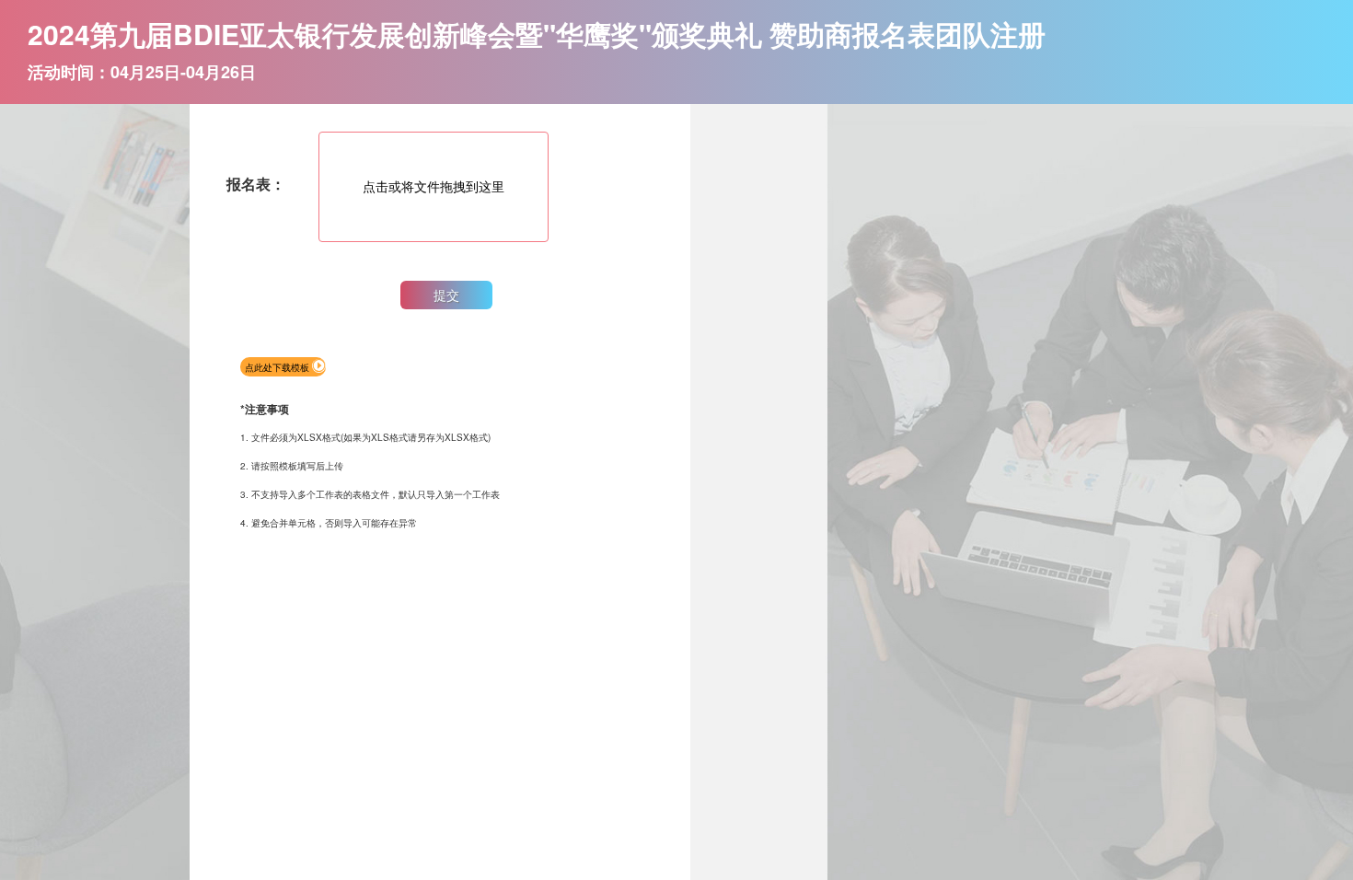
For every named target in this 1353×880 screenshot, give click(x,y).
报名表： (255, 183)
